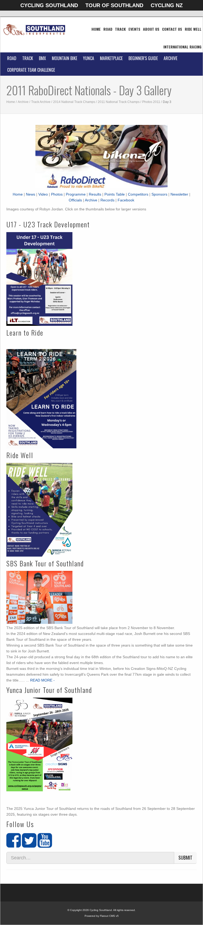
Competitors (138, 194)
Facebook (126, 200)
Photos (57, 194)
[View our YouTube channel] (45, 845)
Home (96, 29)
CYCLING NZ (167, 5)
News (30, 194)
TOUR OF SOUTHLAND (114, 5)
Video (43, 194)
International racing (182, 46)
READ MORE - (42, 680)
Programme (76, 194)
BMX (42, 58)
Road (107, 29)
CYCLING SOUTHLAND (49, 5)
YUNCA (88, 58)
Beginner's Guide (143, 58)
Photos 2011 (151, 102)
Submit (185, 857)
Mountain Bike (64, 58)
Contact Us (172, 29)
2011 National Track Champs (119, 102)
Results (95, 194)
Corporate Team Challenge (31, 70)
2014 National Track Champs (74, 102)
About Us (151, 29)
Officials (75, 200)
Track (120, 29)
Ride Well (193, 29)
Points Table (114, 194)
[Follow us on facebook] (13, 845)
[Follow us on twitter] (29, 845)
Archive (170, 58)
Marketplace (111, 58)
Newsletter (179, 194)
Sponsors (159, 194)
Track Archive (40, 102)
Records (107, 200)
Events (134, 29)
